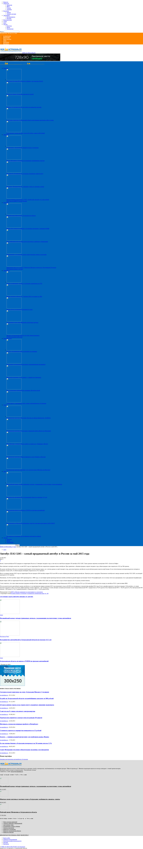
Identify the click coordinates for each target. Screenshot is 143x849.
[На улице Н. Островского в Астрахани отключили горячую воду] (14, 172)
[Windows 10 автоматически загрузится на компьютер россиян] (14, 105)
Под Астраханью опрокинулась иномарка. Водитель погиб (23, 390)
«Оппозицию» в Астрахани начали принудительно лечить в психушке (27, 254)
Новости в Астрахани (9, 829)
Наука (8, 27)
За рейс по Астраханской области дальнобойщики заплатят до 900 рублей (27, 698)
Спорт (5, 21)
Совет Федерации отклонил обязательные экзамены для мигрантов (24, 750)
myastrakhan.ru (4, 695)
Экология (9, 5)
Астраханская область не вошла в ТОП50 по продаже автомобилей (26, 510)
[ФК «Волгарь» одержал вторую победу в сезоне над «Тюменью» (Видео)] (14, 442)
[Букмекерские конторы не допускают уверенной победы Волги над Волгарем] (14, 429)
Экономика (6, 15)
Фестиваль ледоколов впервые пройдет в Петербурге (19, 724)
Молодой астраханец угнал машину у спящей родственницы (24, 377)
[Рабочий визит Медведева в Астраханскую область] (14, 214)
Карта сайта (6, 838)
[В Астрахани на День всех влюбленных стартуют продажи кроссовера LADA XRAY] (14, 522)
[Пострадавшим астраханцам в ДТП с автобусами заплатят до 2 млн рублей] (14, 198)
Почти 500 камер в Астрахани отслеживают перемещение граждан (26, 160)
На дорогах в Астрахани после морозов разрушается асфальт (24, 536)
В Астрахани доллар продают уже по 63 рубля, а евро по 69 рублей (26, 133)
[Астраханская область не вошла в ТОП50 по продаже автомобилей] (14, 509)
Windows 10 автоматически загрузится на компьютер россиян (24, 107)
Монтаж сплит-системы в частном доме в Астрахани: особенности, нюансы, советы (30, 799)
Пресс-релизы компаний (10, 822)
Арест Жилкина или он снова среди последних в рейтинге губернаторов (27, 241)
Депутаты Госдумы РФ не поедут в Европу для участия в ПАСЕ (25, 81)
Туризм (9, 8)
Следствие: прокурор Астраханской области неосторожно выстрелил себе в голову (30, 120)
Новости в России (8, 832)
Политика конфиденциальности (12, 841)
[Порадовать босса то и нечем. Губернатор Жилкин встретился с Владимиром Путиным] (14, 266)
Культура (9, 26)
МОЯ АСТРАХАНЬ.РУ (8, 846)
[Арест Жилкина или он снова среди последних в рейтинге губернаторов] (14, 240)
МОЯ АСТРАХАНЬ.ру (6, 546)
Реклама (9, 18)
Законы (9, 12)
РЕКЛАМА (6, 37)
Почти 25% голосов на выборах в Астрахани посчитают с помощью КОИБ (28, 228)
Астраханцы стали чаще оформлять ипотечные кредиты (22, 322)
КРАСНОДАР (4, 835)
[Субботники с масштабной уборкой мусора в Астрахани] (14, 146)
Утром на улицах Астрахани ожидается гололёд (20, 94)
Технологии (10, 29)
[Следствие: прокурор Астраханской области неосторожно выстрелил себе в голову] (14, 118)
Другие (5, 24)
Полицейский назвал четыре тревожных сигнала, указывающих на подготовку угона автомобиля (34, 484)
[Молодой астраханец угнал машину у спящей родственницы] (14, 376)
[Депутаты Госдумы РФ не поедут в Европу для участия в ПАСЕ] (14, 79)
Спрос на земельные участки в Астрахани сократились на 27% (24, 283)
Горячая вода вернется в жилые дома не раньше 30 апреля (21, 718)
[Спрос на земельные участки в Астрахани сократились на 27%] (14, 282)
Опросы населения (8, 828)
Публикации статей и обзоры (11, 826)
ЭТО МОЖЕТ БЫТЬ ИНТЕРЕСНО (11, 596)
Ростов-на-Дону (4, 636)
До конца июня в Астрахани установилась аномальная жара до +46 (29, 593)
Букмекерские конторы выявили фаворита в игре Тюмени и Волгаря (26, 457)
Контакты (6, 43)
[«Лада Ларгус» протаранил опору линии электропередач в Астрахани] (14, 402)
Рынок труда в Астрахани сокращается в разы (20, 309)
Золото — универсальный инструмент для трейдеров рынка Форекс (24, 737)
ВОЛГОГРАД (24, 835)
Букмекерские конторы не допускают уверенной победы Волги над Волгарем (29, 431)
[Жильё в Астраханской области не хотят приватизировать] (14, 334)
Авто (4, 23)
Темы (4, 40)
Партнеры (6, 42)
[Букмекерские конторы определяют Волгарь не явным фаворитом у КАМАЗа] (14, 416)
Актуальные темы (8, 825)
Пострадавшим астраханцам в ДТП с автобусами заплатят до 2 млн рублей (28, 199)
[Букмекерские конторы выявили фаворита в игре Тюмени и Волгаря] (14, 455)
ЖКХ (8, 6)
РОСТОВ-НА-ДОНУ (14, 835)
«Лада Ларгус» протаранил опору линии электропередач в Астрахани (26, 403)
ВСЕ (8, 201)
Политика (6, 11)
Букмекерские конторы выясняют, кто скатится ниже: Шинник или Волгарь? (28, 470)
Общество (6, 3)
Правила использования (10, 839)
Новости (5, 2)
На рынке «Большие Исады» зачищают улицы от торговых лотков (25, 186)
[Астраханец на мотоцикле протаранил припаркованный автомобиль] (14, 363)
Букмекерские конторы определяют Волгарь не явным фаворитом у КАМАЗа (29, 418)
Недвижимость (11, 17)
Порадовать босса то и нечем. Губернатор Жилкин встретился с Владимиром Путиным (31, 267)
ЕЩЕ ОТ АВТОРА (27, 596)
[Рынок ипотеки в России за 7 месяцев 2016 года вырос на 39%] (14, 295)
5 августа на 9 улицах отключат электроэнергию (17, 711)
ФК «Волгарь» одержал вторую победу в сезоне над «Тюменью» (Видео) (27, 444)
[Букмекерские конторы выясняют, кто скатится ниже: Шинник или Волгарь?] (14, 468)
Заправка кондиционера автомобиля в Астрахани (14, 759)
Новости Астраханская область (12, 831)
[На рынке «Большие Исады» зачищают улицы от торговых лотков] (14, 185)
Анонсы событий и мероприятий (12, 823)
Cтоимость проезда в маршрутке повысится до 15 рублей (20, 730)
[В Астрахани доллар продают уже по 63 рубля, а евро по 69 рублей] (14, 131)
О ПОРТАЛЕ (7, 36)
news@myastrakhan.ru (17, 771)
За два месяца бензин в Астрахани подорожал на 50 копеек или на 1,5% (26, 743)
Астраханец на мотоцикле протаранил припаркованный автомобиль (26, 364)
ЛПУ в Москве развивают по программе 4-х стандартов (27, 592)
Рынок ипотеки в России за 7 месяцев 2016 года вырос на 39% (24, 296)
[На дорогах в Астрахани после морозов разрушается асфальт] (14, 534)
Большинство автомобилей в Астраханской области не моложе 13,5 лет (27, 497)
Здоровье (9, 9)
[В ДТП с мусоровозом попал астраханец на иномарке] (14, 350)
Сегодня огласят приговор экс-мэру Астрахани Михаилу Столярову (24, 692)
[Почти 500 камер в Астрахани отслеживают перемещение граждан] (14, 159)
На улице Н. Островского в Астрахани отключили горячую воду (25, 173)
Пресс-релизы (7, 39)
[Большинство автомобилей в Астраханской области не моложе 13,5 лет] (14, 496)
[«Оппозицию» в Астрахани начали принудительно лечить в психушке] (14, 253)
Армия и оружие (11, 14)
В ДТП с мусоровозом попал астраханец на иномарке (22, 351)
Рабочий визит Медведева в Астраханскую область (21, 215)
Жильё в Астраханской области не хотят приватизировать (23, 335)
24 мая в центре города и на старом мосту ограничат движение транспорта (27, 705)
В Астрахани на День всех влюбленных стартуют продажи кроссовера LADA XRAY (31, 523)
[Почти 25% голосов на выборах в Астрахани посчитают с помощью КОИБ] (14, 227)
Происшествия (7, 20)
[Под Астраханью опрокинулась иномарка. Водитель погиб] (14, 389)
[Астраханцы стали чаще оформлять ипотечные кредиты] (14, 321)
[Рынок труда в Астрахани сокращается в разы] (14, 308)
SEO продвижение (20, 846)
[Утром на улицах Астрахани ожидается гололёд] (14, 92)
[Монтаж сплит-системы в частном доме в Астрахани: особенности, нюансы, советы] (4, 796)
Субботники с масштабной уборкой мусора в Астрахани (23, 147)
